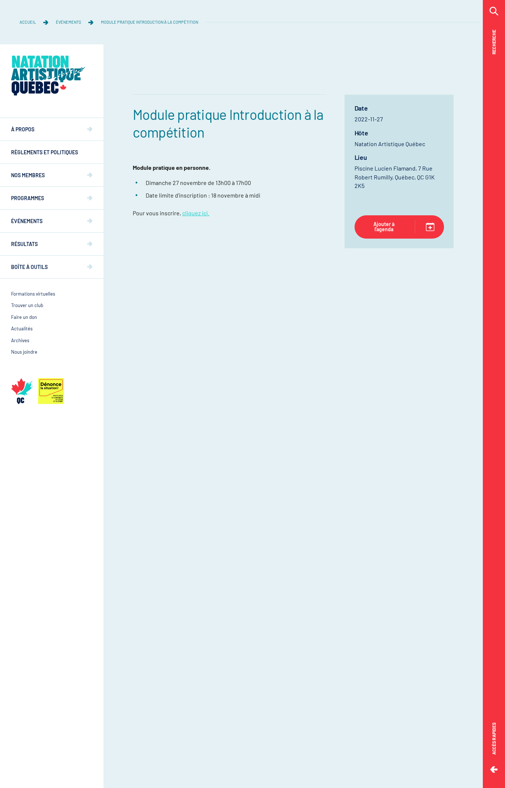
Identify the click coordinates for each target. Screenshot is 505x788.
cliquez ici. (195, 212)
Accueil (28, 22)
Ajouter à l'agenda (383, 226)
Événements (68, 22)
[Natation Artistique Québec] (48, 75)
